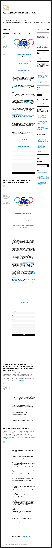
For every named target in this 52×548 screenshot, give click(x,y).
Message (13, 323)
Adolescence (4, 42)
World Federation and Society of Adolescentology (6, 48)
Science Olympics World (6, 196)
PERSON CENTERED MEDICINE (16, 429)
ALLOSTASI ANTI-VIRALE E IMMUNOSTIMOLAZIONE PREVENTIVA (43, 151)
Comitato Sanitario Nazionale (42, 139)
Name (14, 311)
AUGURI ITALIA (40, 82)
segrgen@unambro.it (18, 538)
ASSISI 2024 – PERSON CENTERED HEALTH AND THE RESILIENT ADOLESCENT (36, 18)
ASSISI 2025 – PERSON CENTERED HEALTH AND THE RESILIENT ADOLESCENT (42, 115)
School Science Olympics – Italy (17, 280)
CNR (7, 42)
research (4, 194)
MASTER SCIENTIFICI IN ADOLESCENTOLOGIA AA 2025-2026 (13, 18)
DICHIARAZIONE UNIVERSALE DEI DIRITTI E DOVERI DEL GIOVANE (26, 17)
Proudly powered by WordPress (22, 544)
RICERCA (4, 389)
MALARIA (4, 388)
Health (8, 191)
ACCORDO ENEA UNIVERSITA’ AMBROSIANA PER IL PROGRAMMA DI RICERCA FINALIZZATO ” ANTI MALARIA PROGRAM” (18, 367)
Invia (24, 334)
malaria (4, 387)
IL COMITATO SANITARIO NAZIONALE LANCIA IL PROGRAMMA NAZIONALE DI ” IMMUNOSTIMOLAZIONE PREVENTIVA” (43, 141)
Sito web (13, 319)
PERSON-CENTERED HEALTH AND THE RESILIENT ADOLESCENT (17, 181)
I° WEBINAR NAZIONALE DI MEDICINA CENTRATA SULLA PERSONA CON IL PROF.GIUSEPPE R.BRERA (43, 76)
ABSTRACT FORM (24, 143)
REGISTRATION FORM (23, 146)
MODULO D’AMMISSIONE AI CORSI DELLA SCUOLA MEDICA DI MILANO (14, 20)
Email (14, 315)
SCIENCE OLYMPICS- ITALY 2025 (16, 34)
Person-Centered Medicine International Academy (6, 200)
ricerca (9, 387)
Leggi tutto (21, 380)
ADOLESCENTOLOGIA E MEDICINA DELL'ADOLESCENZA (19, 12)
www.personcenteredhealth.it (23, 54)
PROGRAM (24, 139)
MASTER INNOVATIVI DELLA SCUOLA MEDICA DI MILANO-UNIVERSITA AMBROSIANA (43, 79)
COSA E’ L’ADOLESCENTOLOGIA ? (8, 17)
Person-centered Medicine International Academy (6, 45)
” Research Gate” (26, 536)
